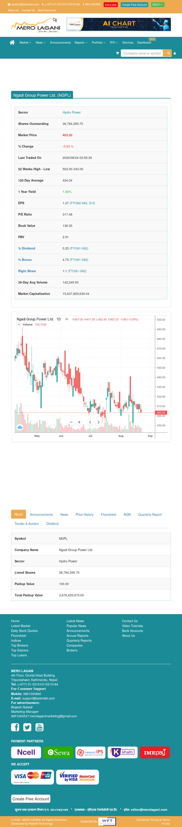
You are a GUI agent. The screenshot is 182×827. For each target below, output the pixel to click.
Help (156, 4)
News (40, 42)
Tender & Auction (27, 523)
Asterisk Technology (41, 823)
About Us (13, 10)
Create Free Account (134, 4)
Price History (84, 514)
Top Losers (19, 655)
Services (128, 42)
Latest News (75, 621)
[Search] (167, 53)
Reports (80, 42)
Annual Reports (77, 635)
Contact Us (28, 10)
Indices (16, 640)
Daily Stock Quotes (24, 630)
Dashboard (145, 40)
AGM (127, 514)
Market (24, 42)
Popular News (76, 625)
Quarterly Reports (79, 640)
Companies (75, 645)
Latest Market (20, 625)
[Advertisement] (94, 73)
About (18, 514)
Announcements (60, 42)
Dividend (52, 523)
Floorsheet (108, 514)
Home (15, 621)
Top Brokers (19, 645)
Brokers (72, 650)
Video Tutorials (132, 625)
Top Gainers (19, 650)
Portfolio (97, 42)
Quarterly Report (150, 514)
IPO (113, 42)
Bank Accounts (47, 10)
